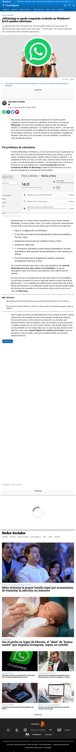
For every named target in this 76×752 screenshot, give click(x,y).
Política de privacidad (20, 744)
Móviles (14, 9)
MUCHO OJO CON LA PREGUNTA (49, 705)
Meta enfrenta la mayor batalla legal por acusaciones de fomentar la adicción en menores (37, 301)
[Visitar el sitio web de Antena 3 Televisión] (8, 730)
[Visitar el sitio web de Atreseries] (50, 730)
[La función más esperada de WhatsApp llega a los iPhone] (20, 693)
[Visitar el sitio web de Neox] (25, 730)
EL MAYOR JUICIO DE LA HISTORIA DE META (16, 585)
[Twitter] (9, 104)
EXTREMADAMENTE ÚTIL (46, 673)
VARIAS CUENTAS (8, 705)
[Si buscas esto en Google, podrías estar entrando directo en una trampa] (56, 693)
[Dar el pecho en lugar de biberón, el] (38, 617)
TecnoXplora (6, 484)
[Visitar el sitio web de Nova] (33, 730)
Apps (53, 9)
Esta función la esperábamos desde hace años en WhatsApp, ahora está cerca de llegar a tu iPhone (54, 676)
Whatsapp (7, 341)
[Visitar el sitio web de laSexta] (16, 730)
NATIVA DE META (7, 673)
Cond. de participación (45, 744)
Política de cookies (32, 744)
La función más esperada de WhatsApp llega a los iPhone (18, 708)
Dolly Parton (20, 1)
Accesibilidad (47, 747)
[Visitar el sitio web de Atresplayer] (38, 734)
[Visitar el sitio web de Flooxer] (48, 734)
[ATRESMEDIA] (38, 724)
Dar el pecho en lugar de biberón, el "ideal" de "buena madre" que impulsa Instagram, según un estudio (37, 643)
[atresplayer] (65, 5)
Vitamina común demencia (62, 1)
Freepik (72, 79)
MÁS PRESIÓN (6, 639)
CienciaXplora (38, 9)
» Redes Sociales (15, 484)
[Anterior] (15, 1)
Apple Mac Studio (30, 1)
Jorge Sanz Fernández (16, 102)
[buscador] (70, 5)
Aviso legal (10, 744)
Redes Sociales (25, 9)
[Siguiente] (72, 1)
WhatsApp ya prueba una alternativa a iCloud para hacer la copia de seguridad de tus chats (18, 676)
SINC (47, 9)
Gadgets (5, 9)
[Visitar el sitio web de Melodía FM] (27, 734)
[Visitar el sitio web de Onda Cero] (59, 730)
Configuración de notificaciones (34, 747)
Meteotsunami (50, 1)
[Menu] (74, 5)
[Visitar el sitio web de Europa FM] (67, 730)
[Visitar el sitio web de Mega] (42, 730)
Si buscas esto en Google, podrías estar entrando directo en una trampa (53, 708)
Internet (60, 9)
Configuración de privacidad (61, 744)
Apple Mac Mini (40, 1)
